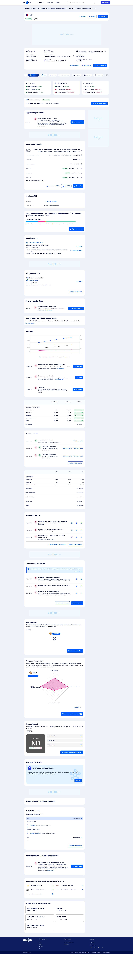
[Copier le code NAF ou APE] (73, 55)
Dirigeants (77, 75)
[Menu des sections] (25, 75)
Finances (88, 75)
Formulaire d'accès (30, 323)
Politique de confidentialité (96, 952)
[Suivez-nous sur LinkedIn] (91, 947)
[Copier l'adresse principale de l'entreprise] (105, 51)
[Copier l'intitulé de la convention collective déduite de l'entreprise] (81, 155)
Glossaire (66, 944)
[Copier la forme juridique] (65, 60)
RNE (81, 60)
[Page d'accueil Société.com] (27, 2)
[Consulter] (76, 523)
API (39, 948)
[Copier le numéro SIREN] (34, 51)
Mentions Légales (106, 952)
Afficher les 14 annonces (62, 603)
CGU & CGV (77, 952)
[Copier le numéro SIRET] (37, 55)
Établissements (65, 75)
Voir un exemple (46, 126)
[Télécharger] (81, 523)
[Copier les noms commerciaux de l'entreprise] (81, 164)
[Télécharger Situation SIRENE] (81, 173)
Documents (99, 75)
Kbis (45, 75)
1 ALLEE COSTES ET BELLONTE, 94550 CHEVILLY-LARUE (90, 51)
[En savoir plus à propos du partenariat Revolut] (53, 890)
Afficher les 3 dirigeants (76, 291)
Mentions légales (74, 65)
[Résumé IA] (72, 523)
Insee (77, 60)
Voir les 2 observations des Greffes (34, 180)
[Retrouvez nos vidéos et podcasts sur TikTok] (102, 947)
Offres (57, 2)
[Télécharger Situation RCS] (81, 168)
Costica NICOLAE (80, 56)
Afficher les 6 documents (75, 544)
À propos (71, 952)
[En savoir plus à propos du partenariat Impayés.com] (82, 885)
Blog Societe (92, 942)
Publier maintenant (77, 603)
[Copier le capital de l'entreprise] (81, 159)
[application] (55, 344)
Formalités (50, 2)
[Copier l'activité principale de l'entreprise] (82, 150)
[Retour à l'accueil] (27, 940)
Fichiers (40, 944)
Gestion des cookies (85, 952)
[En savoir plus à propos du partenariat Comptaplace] (53, 894)
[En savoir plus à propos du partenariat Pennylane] (82, 890)
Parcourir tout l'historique (75, 845)
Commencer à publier (78, 571)
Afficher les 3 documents (75, 463)
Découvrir (78, 780)
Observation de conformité (36, 278)
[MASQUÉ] (32, 825)
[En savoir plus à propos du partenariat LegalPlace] (53, 885)
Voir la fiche (79, 281)
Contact (54, 75)
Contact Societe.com (68, 942)
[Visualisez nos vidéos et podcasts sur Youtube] (98, 947)
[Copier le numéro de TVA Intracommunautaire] (36, 60)
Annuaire (41, 946)
